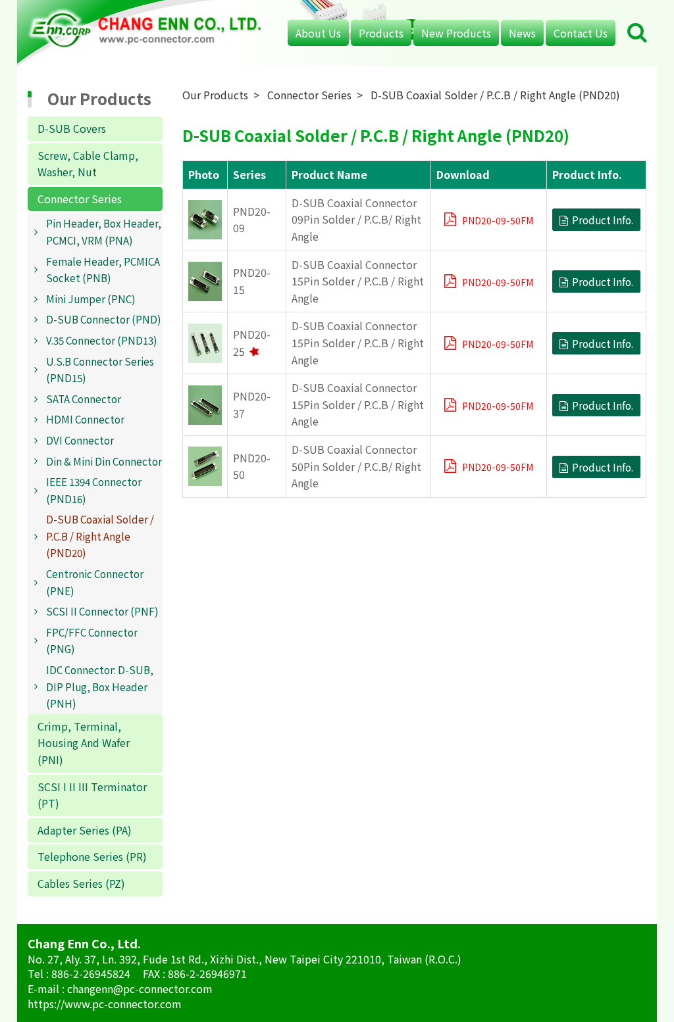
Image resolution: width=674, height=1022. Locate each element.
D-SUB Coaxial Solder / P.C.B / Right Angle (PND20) (100, 536)
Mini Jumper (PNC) (91, 298)
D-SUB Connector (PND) (103, 319)
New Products (456, 33)
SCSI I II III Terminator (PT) (92, 795)
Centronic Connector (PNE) (94, 582)
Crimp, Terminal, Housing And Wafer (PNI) (84, 742)
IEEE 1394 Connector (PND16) (94, 490)
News (522, 33)
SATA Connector (83, 398)
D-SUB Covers (72, 128)
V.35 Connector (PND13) (101, 340)
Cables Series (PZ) (81, 883)
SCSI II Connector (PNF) (102, 611)
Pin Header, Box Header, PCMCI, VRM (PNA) (103, 231)
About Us (318, 33)
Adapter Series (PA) (85, 830)
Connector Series (80, 199)
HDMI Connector (85, 419)
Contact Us (581, 33)
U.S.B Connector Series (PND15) (100, 369)
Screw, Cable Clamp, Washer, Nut (88, 163)
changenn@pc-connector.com (140, 988)
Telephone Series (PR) (92, 856)
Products (381, 33)
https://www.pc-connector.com (105, 1003)
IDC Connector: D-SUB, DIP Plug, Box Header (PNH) (99, 686)
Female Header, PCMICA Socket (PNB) (103, 269)
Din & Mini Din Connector (104, 461)
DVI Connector (80, 440)
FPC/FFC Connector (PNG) (92, 640)
